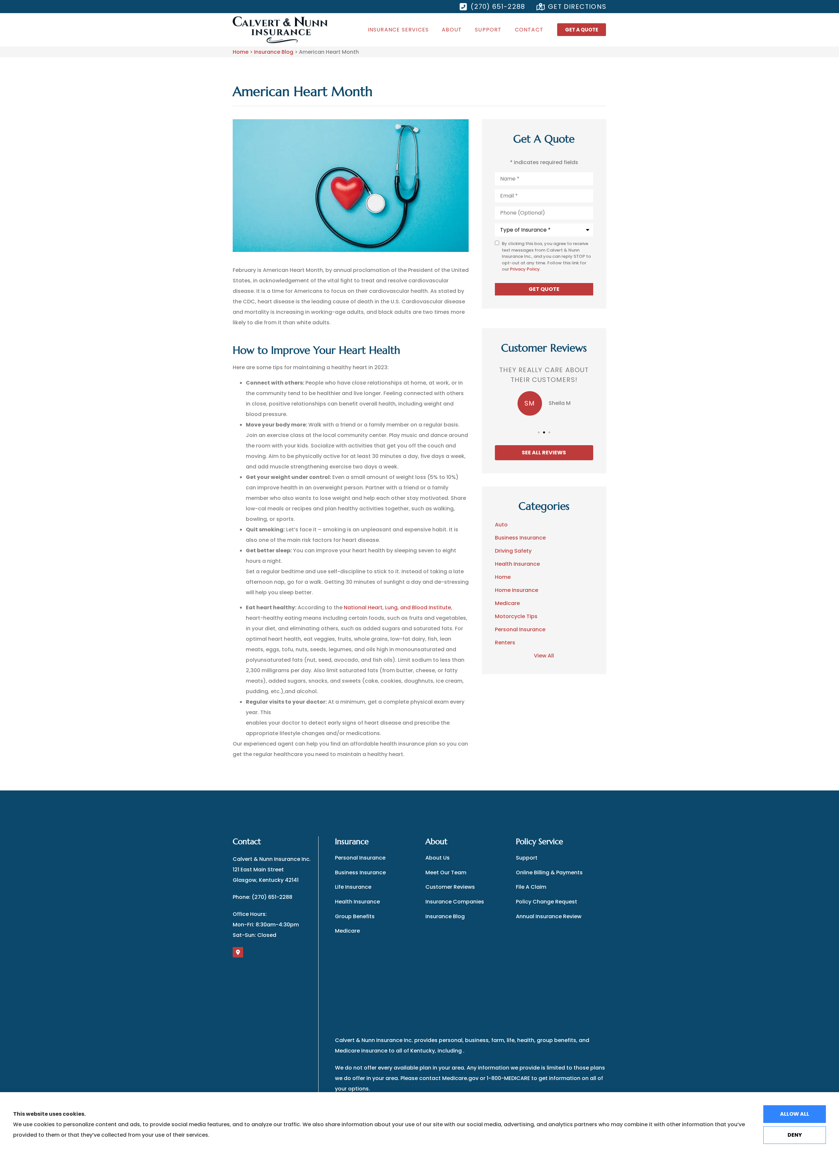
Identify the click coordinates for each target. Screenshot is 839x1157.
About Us (437, 858)
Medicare (347, 931)
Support (488, 29)
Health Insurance (357, 901)
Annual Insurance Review (548, 916)
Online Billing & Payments (549, 872)
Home (240, 52)
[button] (539, 432)
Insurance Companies (454, 901)
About (452, 29)
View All (544, 655)
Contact (529, 29)
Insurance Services (398, 29)
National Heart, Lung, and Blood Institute (397, 607)
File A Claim (531, 887)
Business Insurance (360, 872)
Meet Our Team (445, 872)
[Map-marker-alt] (238, 952)
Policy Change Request (546, 901)
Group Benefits (355, 916)
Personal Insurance (360, 858)
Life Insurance (353, 887)
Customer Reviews (450, 887)
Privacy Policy (525, 269)
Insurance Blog (273, 52)
